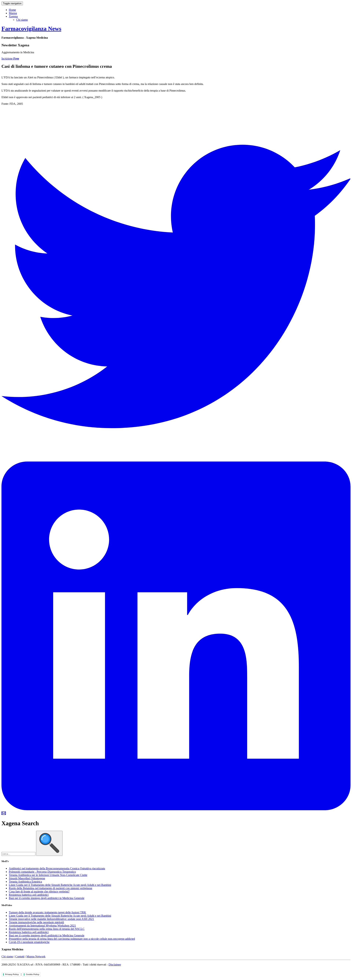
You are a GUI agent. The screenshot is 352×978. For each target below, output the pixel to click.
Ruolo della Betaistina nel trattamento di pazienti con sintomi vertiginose (50, 888)
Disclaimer (115, 964)
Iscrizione (10, 58)
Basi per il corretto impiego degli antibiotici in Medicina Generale (46, 898)
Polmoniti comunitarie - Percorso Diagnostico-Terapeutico (42, 871)
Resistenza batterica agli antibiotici (29, 894)
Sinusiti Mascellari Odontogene (27, 878)
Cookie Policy (32, 974)
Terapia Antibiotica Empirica (25, 881)
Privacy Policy (12, 974)
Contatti (19, 956)
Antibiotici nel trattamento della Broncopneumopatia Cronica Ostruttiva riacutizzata (57, 868)
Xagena (13, 16)
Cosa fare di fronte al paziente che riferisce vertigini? (39, 891)
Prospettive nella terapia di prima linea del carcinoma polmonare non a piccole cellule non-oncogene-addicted (72, 938)
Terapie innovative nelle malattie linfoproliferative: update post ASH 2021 (51, 918)
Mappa (13, 13)
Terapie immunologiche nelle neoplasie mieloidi (36, 922)
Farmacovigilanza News (31, 28)
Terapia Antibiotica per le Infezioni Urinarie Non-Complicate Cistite (48, 875)
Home (12, 9)
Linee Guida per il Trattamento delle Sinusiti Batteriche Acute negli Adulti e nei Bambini (60, 884)
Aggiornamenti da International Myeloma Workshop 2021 (42, 925)
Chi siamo (22, 19)
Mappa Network (35, 956)
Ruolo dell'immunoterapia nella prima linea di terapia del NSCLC (47, 928)
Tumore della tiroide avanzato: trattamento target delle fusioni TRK (47, 912)
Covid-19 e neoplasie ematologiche (29, 942)
